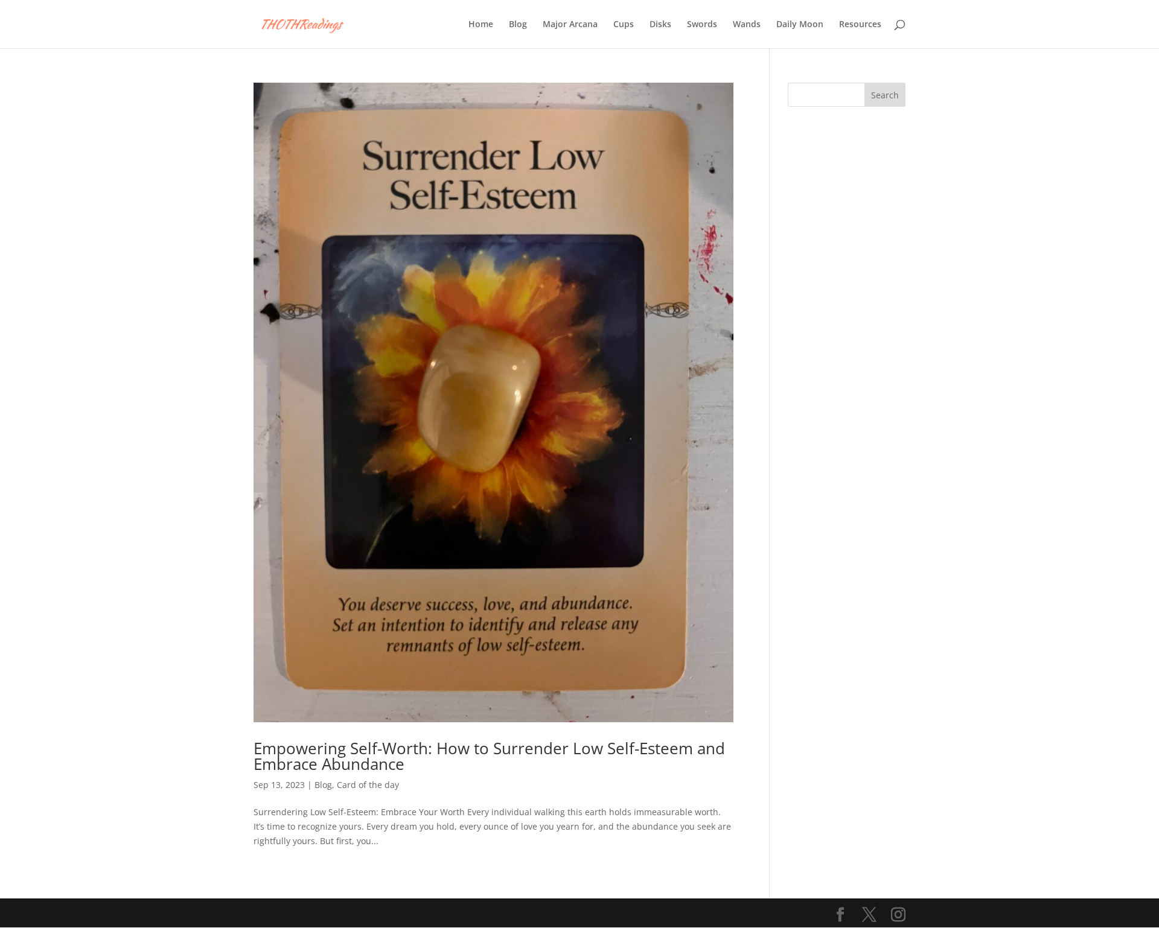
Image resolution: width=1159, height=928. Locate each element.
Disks (660, 25)
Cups (623, 25)
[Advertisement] (846, 306)
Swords (702, 25)
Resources (860, 25)
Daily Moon (799, 25)
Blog (518, 25)
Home (480, 25)
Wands (747, 25)
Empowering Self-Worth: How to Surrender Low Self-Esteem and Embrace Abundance (489, 756)
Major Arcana (570, 25)
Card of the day (368, 784)
